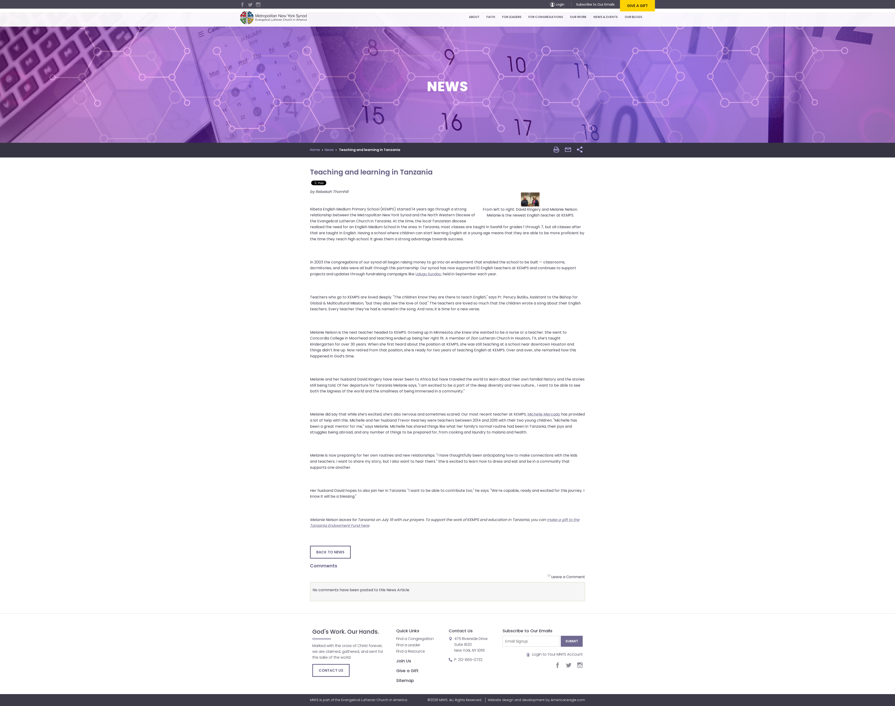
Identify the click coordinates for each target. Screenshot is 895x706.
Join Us (403, 661)
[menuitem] (474, 17)
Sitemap (405, 680)
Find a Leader (408, 645)
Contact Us (331, 670)
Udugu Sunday (428, 274)
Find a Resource (410, 651)
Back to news (330, 552)
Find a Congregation (415, 638)
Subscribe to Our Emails (595, 4)
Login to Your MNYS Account (557, 654)
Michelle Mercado (543, 414)
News (329, 149)
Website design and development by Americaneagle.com (536, 700)
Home (315, 149)
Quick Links (407, 631)
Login (560, 4)
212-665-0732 (470, 659)
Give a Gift (637, 5)
